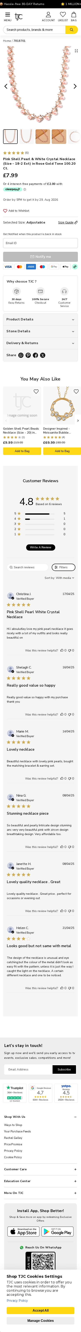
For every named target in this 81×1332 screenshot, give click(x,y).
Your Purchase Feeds (17, 1131)
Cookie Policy (13, 1157)
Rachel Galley (13, 1138)
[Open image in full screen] (76, 50)
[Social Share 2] (28, 355)
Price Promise (13, 1144)
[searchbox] (27, 567)
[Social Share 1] (20, 355)
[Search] (71, 30)
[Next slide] (76, 86)
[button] (61, 650)
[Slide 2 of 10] (26, 136)
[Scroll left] (6, 420)
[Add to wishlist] (36, 391)
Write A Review (40, 547)
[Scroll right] (78, 420)
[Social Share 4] (42, 355)
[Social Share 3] (35, 355)
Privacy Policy (13, 1151)
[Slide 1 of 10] (10, 136)
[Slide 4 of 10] (59, 136)
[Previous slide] (4, 86)
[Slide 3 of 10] (43, 136)
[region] (39, 514)
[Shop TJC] (26, 16)
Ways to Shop (13, 1125)
